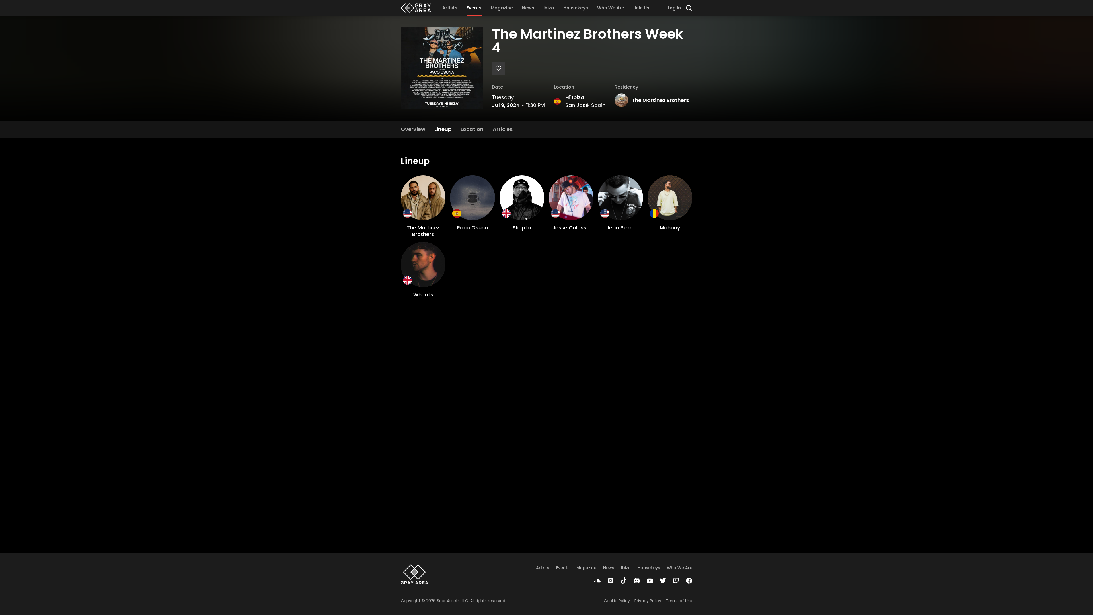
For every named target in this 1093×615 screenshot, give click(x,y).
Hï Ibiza (574, 97)
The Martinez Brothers (660, 100)
